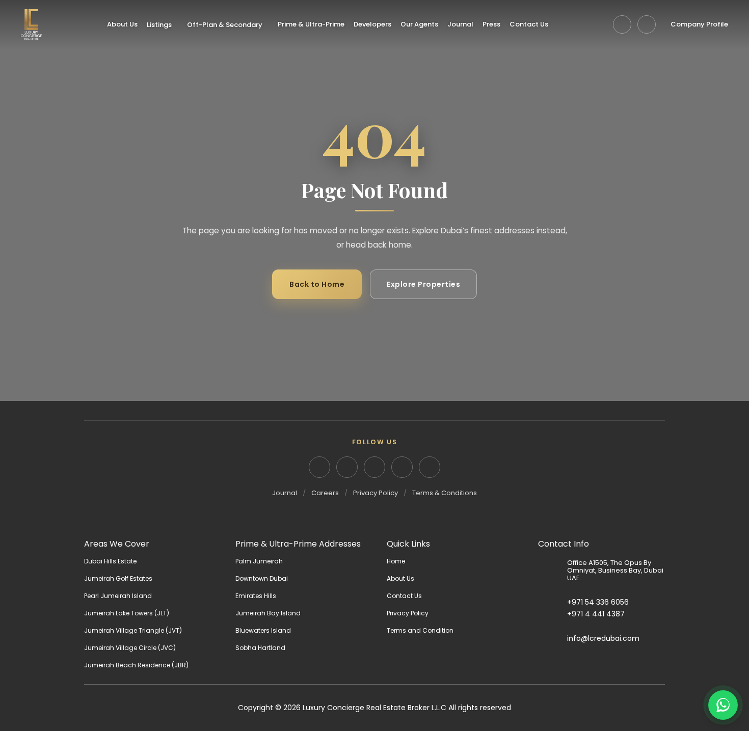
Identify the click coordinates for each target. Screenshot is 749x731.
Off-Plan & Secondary (224, 25)
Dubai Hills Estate (110, 561)
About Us (122, 24)
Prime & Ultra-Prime (311, 24)
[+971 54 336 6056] (552, 602)
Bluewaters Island (263, 630)
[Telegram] (622, 24)
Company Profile (699, 24)
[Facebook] (374, 467)
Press (491, 24)
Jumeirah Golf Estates (118, 578)
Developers (372, 24)
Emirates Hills (255, 595)
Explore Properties (423, 284)
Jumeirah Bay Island (268, 613)
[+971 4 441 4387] (552, 614)
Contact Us (529, 24)
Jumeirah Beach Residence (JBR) (136, 665)
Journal (460, 24)
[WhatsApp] (646, 24)
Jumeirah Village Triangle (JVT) (133, 630)
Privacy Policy (375, 493)
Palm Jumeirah (259, 561)
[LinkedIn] (319, 467)
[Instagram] (347, 467)
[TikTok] (429, 467)
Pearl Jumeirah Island (118, 595)
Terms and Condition (420, 630)
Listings (159, 25)
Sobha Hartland (260, 647)
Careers (325, 493)
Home (396, 561)
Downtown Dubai (261, 578)
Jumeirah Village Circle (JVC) (130, 647)
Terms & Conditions (444, 493)
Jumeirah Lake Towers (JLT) (126, 613)
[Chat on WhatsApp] (723, 705)
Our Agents (419, 24)
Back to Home (316, 284)
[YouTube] (402, 467)
